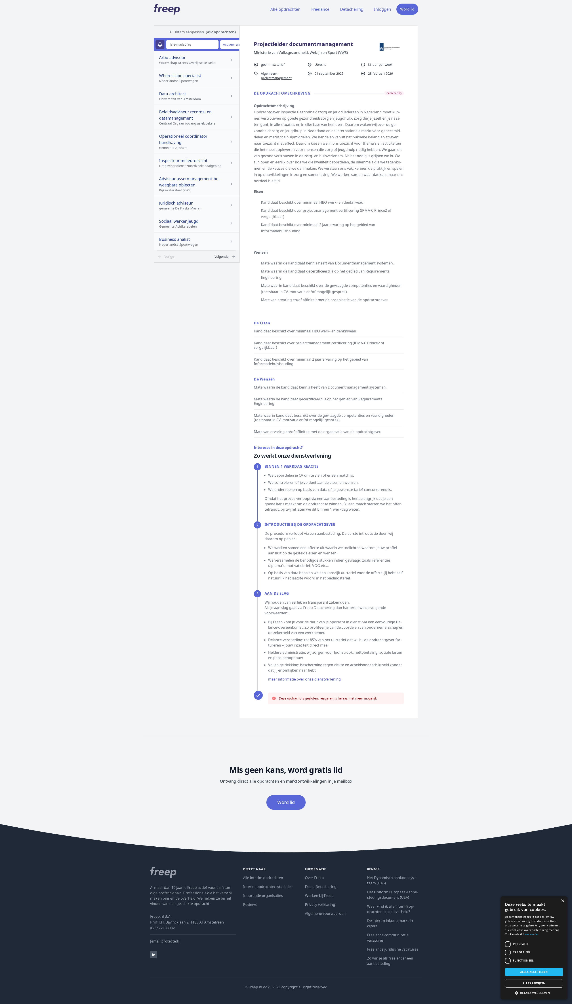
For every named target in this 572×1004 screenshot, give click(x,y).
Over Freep (314, 877)
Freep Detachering (320, 886)
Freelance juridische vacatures (392, 949)
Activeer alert (233, 44)
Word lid (407, 9)
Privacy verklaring (320, 904)
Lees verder (531, 934)
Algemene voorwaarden (325, 913)
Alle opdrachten (285, 9)
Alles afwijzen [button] (534, 983)
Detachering (351, 9)
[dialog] (534, 948)
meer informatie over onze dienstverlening (304, 679)
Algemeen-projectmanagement (276, 75)
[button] (534, 993)
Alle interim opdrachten (263, 877)
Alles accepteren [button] (534, 972)
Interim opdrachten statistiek (268, 886)
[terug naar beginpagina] (193, 872)
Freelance (320, 9)
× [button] (562, 901)
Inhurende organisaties (263, 895)
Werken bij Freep (319, 895)
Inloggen (382, 9)
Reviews (250, 904)
